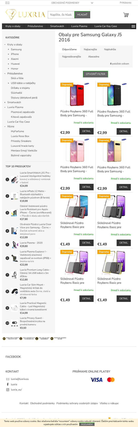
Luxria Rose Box (20, 136)
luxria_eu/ (16, 389)
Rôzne (10, 126)
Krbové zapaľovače (21, 117)
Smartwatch (14, 102)
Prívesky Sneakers (21, 141)
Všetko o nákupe (109, 403)
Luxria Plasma (15, 107)
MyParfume (17, 131)
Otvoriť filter (95, 74)
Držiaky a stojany (20, 88)
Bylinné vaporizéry (21, 155)
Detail (86, 131)
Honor (14, 68)
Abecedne (93, 56)
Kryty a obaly (14, 44)
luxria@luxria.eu (20, 379)
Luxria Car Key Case (18, 121)
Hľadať (82, 14)
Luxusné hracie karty (22, 146)
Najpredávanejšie (71, 56)
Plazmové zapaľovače (22, 112)
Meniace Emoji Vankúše (24, 150)
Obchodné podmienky (65, 3)
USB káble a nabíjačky (23, 83)
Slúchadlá (16, 93)
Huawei (15, 64)
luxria (14, 384)
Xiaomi (15, 59)
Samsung (16, 49)
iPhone (15, 54)
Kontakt (24, 403)
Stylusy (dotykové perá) (24, 97)
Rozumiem (87, 424)
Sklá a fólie (17, 78)
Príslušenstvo (15, 73)
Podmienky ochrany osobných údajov (77, 403)
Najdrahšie (110, 49)
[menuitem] (13, 26)
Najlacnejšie (90, 49)
